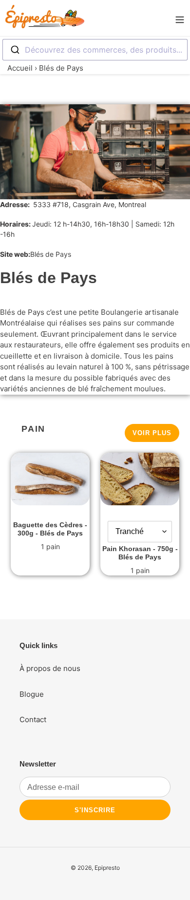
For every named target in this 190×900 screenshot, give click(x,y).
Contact (32, 719)
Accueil (20, 68)
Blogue (31, 694)
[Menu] (180, 18)
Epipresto (107, 867)
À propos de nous (49, 668)
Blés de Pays (50, 254)
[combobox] (95, 49)
